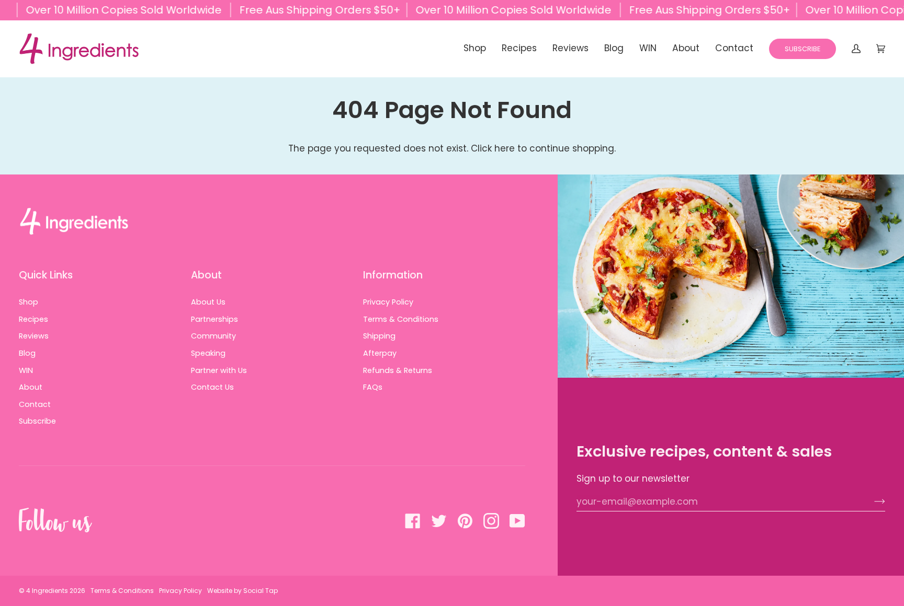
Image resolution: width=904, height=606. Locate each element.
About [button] (206, 275)
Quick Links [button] (46, 275)
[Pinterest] (465, 521)
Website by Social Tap (242, 590)
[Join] (871, 501)
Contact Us (212, 387)
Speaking (208, 353)
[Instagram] (491, 521)
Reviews (34, 336)
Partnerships (214, 319)
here (504, 148)
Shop (28, 302)
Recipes (33, 319)
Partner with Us (219, 370)
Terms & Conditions (400, 319)
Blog (27, 353)
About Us (208, 302)
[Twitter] (439, 521)
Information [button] (393, 275)
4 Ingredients (47, 590)
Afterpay (380, 353)
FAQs (372, 387)
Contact (35, 404)
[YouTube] (517, 521)
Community (213, 336)
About (30, 387)
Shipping (379, 336)
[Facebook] (413, 521)
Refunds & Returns (397, 370)
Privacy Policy (388, 302)
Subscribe (37, 421)
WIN (26, 370)
